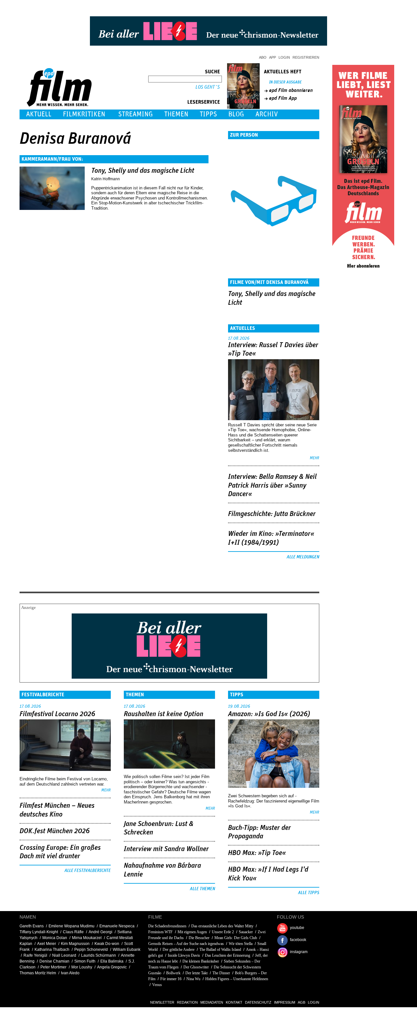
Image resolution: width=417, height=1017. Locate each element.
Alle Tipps (308, 893)
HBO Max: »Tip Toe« (257, 853)
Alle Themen (202, 889)
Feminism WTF (160, 932)
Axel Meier (46, 943)
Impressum (284, 1002)
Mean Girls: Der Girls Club (235, 938)
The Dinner (221, 973)
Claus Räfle (73, 932)
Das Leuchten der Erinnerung (227, 955)
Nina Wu (193, 979)
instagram (299, 952)
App (272, 57)
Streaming (135, 114)
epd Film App (283, 98)
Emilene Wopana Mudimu (71, 926)
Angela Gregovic (112, 967)
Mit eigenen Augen (192, 932)
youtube (297, 927)
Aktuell (38, 114)
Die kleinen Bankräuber (200, 961)
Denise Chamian (54, 961)
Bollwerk (173, 973)
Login (284, 57)
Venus (157, 984)
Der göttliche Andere (178, 949)
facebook (298, 939)
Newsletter (162, 1002)
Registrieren (306, 57)
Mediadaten (211, 1002)
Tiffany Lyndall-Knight (39, 932)
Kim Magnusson (75, 943)
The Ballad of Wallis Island (220, 949)
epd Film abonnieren (291, 90)
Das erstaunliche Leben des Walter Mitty (222, 926)
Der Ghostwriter (196, 967)
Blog (236, 114)
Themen (176, 114)
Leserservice (203, 102)
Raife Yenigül (35, 955)
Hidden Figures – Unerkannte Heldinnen (236, 979)
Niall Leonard (64, 955)
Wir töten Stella (240, 943)
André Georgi (100, 932)
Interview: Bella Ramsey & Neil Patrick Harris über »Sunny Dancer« (272, 485)
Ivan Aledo (70, 973)
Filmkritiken (84, 114)
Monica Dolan (54, 938)
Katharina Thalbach (52, 949)
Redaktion (187, 1002)
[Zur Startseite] (59, 105)
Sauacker (246, 932)
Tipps (208, 114)
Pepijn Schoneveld (91, 949)
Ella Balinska (111, 961)
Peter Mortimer (53, 967)
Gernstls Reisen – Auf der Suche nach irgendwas (186, 943)
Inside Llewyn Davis (184, 955)
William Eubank (126, 949)
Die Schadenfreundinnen (167, 926)
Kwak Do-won (106, 943)
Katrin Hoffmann (105, 179)
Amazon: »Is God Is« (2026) (269, 714)
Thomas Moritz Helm (38, 973)
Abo (262, 57)
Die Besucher (199, 938)
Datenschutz (258, 1002)
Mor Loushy (81, 967)
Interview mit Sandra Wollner (166, 849)
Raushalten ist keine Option (163, 714)
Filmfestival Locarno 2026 (57, 714)
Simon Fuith (84, 961)
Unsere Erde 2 (223, 932)
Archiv (266, 114)
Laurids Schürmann (98, 955)
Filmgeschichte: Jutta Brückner (272, 514)
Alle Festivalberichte (88, 870)
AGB (301, 1002)
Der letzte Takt (196, 973)
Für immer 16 (170, 979)
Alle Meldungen (303, 557)
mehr (314, 458)
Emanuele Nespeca (117, 926)
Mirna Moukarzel (87, 938)
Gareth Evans (32, 926)
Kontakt (234, 1002)
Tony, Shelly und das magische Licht (142, 170)
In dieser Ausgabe (285, 82)
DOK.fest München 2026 (55, 831)
